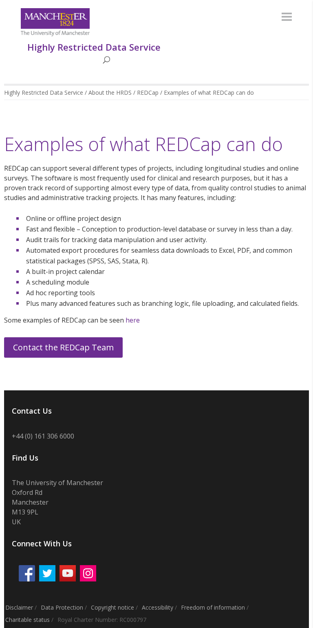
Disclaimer (19, 607)
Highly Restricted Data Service (43, 92)
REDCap (148, 92)
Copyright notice (112, 607)
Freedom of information (213, 607)
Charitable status (27, 620)
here (133, 320)
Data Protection (62, 607)
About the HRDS (110, 92)
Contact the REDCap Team (63, 347)
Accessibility (157, 607)
